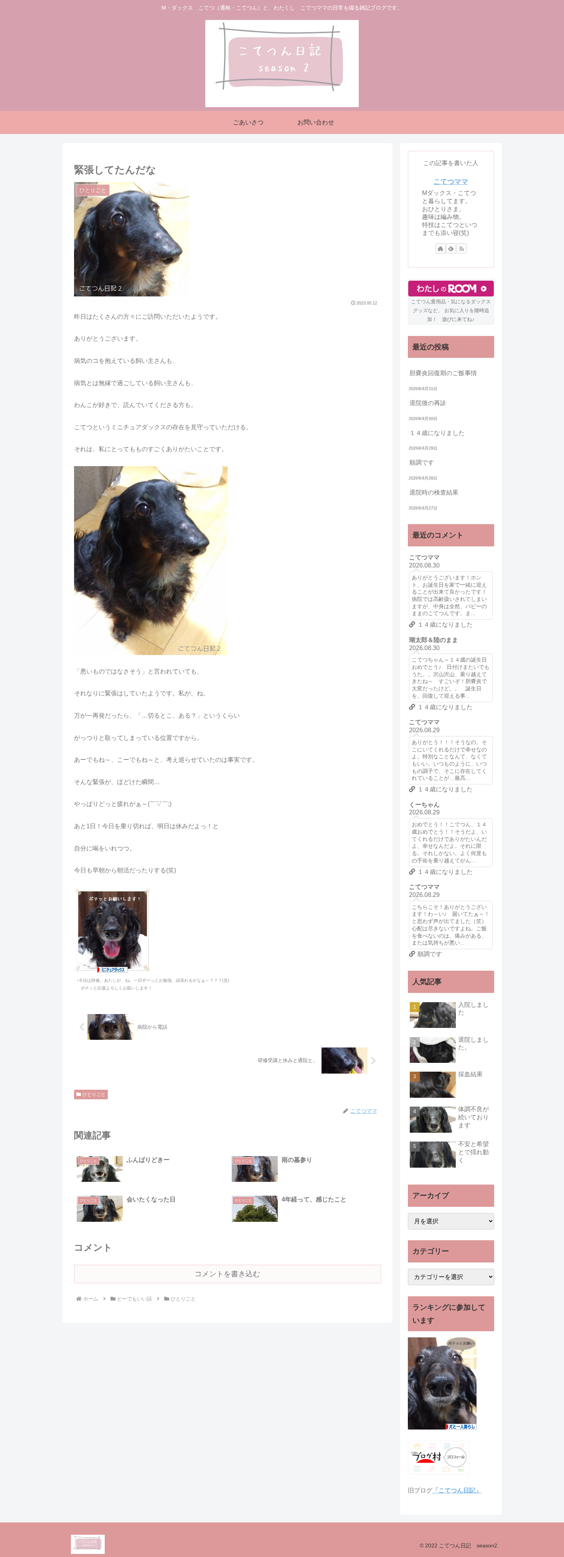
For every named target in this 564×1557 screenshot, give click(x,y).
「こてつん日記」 (457, 1490)
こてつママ (451, 181)
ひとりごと (94, 1094)
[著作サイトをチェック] (440, 248)
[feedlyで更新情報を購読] (451, 248)
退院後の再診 (427, 403)
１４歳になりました (437, 433)
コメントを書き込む (227, 1274)
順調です (421, 462)
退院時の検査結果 (433, 492)
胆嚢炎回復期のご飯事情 (443, 373)
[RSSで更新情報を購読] (462, 248)
